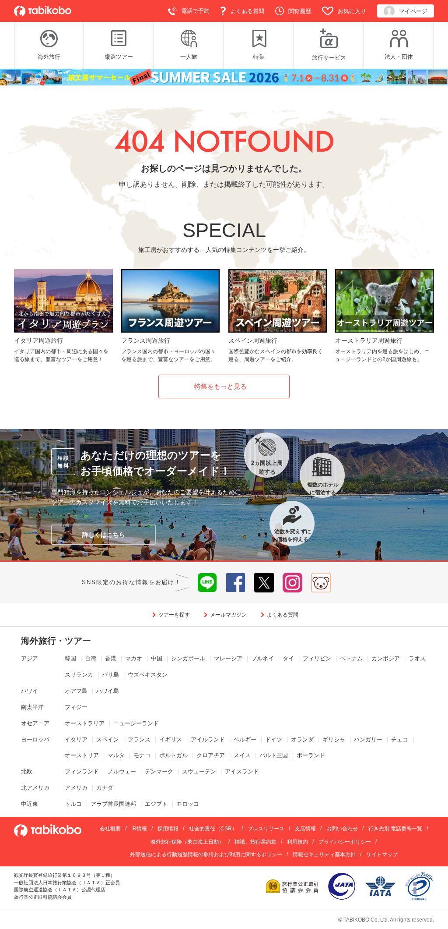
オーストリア (82, 755)
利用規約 (297, 842)
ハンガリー (368, 739)
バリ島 (110, 674)
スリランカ (79, 674)
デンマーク (159, 771)
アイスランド (242, 771)
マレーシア (228, 658)
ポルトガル (173, 755)
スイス (242, 755)
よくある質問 (282, 615)
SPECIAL (224, 230)
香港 (110, 658)
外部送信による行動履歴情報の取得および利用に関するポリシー (206, 854)
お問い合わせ (342, 829)
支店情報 (305, 829)
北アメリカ (35, 787)
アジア (29, 658)
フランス (139, 739)
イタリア (76, 739)
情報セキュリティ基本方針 (324, 854)
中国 (156, 658)
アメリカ (76, 787)
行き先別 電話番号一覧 (395, 829)
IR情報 (139, 829)
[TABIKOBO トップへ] (42, 11)
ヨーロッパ (35, 739)
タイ (288, 658)
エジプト (156, 804)
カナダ (104, 787)
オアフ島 (76, 691)
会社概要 (110, 829)
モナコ (141, 755)
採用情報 (168, 829)
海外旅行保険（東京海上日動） (187, 842)
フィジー (76, 707)
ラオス (417, 658)
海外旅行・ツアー (56, 640)
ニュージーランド (136, 723)
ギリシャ (333, 739)
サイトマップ (382, 854)
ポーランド (311, 755)
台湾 (90, 658)
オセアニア (35, 723)
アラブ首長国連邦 (113, 804)
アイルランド (208, 739)
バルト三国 (273, 755)
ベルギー (245, 739)
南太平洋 (32, 707)
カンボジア (385, 658)
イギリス (170, 739)
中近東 (29, 804)
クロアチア (210, 755)
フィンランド (82, 771)
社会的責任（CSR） (213, 829)
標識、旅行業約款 (255, 842)
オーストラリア (85, 723)
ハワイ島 (107, 691)
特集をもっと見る (220, 386)
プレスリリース (266, 829)
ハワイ (29, 691)
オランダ (302, 739)
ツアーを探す (174, 615)
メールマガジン (228, 615)
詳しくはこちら (103, 534)
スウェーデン (199, 771)
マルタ (116, 755)
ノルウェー (122, 771)
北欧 (26, 771)
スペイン (107, 739)
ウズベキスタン (148, 674)
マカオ (133, 658)
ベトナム (351, 658)
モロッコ (187, 804)
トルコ (73, 804)
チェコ (399, 739)
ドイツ (273, 739)
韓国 (70, 658)
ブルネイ (262, 658)
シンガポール (188, 658)
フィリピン (317, 658)
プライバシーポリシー (344, 842)
